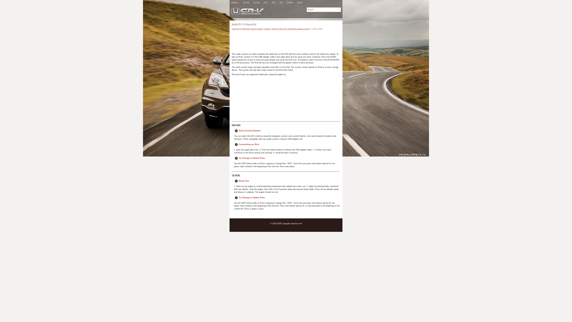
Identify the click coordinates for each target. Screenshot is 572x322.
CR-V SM (256, 2)
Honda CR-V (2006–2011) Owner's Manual (247, 29)
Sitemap (290, 2)
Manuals (234, 2)
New (273, 2)
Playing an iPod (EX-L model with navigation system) (291, 29)
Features (267, 29)
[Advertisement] (286, 42)
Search (300, 2)
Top (281, 2)
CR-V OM (246, 2)
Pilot (266, 2)
